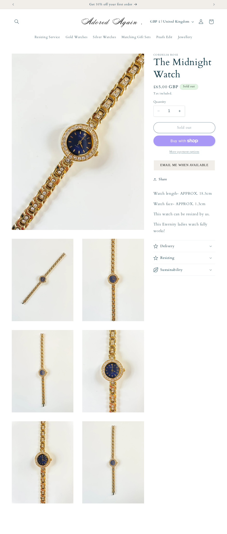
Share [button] (163, 179)
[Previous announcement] (13, 4)
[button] (17, 22)
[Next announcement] (214, 4)
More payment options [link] (184, 152)
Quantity (159, 102)
